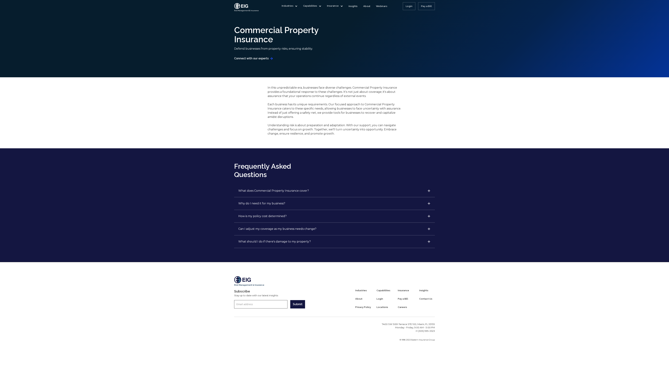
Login (409, 6)
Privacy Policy (363, 307)
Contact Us (425, 298)
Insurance (403, 290)
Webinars (381, 6)
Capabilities (383, 290)
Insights (353, 6)
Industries (361, 290)
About (366, 6)
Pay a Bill (426, 6)
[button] (289, 6)
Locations (382, 307)
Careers (402, 307)
